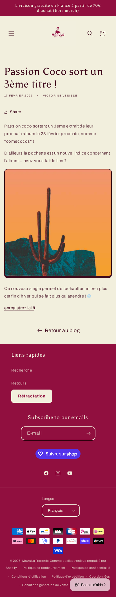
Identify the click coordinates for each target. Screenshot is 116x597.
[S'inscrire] (88, 433)
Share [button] (15, 112)
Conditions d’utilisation (29, 576)
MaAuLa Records (35, 560)
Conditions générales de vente (45, 585)
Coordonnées (99, 576)
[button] (11, 33)
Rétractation (31, 396)
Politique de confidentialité (90, 567)
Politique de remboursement (44, 567)
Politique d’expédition (68, 576)
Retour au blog (62, 330)
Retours (18, 383)
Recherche (21, 370)
